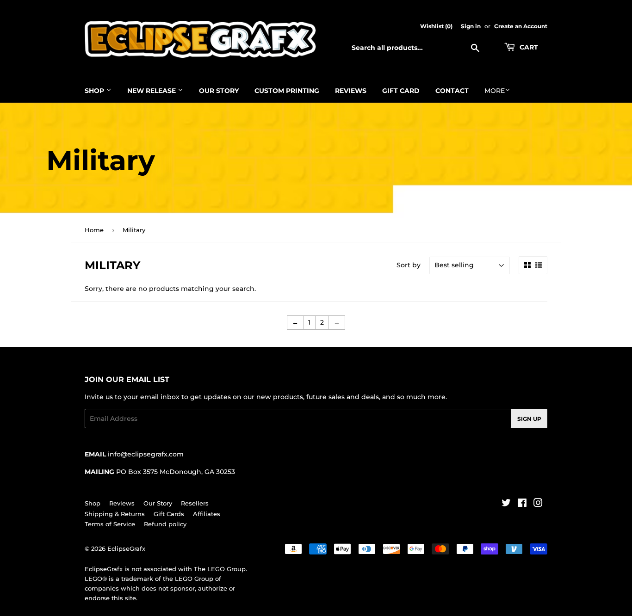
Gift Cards (169, 513)
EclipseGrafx (126, 548)
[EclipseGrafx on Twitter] (506, 504)
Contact (452, 90)
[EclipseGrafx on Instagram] (538, 504)
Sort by (409, 265)
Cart (528, 47)
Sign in (471, 26)
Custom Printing (286, 90)
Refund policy (165, 524)
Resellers (195, 503)
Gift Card (401, 90)
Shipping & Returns (115, 513)
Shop (95, 90)
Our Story (219, 90)
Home (94, 230)
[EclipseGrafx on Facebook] (522, 504)
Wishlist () (436, 26)
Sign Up (529, 418)
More (494, 90)
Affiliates (206, 513)
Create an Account (520, 26)
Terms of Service (110, 524)
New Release (152, 90)
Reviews (350, 90)
